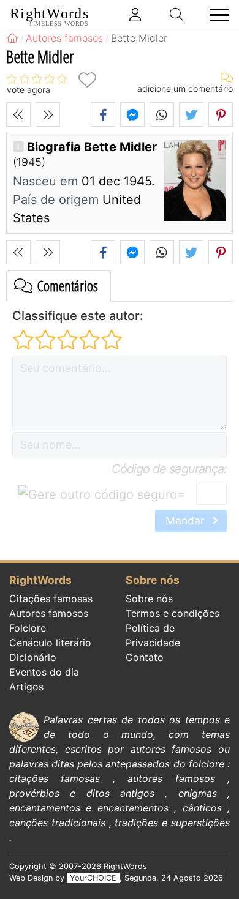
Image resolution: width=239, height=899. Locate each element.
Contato (145, 657)
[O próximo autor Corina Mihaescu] (48, 114)
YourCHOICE (93, 877)
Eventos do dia (44, 672)
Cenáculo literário (50, 642)
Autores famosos (48, 613)
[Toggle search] (177, 15)
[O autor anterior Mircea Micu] (18, 114)
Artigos (26, 687)
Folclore (27, 628)
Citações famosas (51, 598)
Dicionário (32, 657)
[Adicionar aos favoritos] (87, 79)
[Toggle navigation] (215, 15)
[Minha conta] (135, 15)
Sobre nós (149, 598)
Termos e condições (172, 613)
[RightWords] (12, 38)
